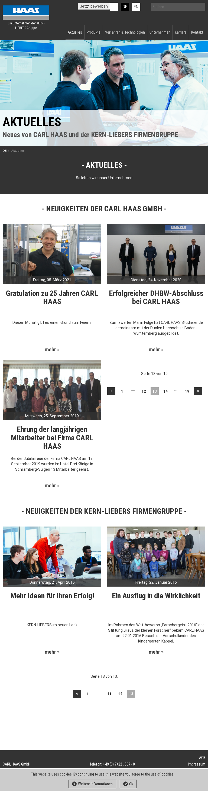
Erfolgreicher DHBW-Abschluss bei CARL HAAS (156, 297)
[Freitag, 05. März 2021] (52, 253)
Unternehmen (160, 32)
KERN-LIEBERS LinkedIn (114, 7)
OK (131, 784)
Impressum (196, 764)
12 (144, 391)
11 (109, 694)
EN (136, 7)
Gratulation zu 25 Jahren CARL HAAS (52, 297)
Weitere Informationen (95, 784)
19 (187, 391)
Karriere (181, 32)
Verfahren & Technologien (125, 32)
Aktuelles (75, 32)
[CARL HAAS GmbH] (26, 12)
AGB (202, 758)
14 (165, 391)
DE (125, 7)
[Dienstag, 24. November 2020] (156, 253)
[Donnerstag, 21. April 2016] (52, 556)
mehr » (52, 349)
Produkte (93, 32)
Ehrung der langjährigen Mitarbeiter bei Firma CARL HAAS (52, 438)
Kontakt (197, 32)
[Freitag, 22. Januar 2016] (156, 556)
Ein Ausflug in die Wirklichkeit (156, 595)
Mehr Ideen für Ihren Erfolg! (52, 595)
